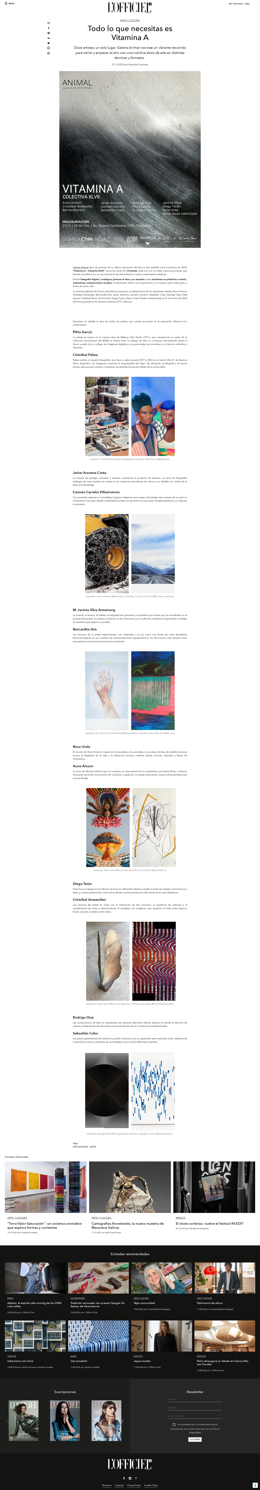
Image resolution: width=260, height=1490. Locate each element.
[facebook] (48, 28)
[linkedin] (48, 38)
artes (93, 1147)
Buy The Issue (236, 4)
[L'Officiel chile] (130, 8)
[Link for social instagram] (130, 1479)
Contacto (119, 1485)
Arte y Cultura (130, 20)
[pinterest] (48, 33)
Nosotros (106, 1485)
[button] (122, 1421)
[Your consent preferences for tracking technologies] (255, 1485)
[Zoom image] (130, 416)
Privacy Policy (195, 1432)
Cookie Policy (151, 1485)
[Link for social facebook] (124, 1479)
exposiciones (80, 1147)
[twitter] (48, 43)
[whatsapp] (48, 48)
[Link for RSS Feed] (136, 1478)
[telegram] (48, 53)
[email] (48, 23)
